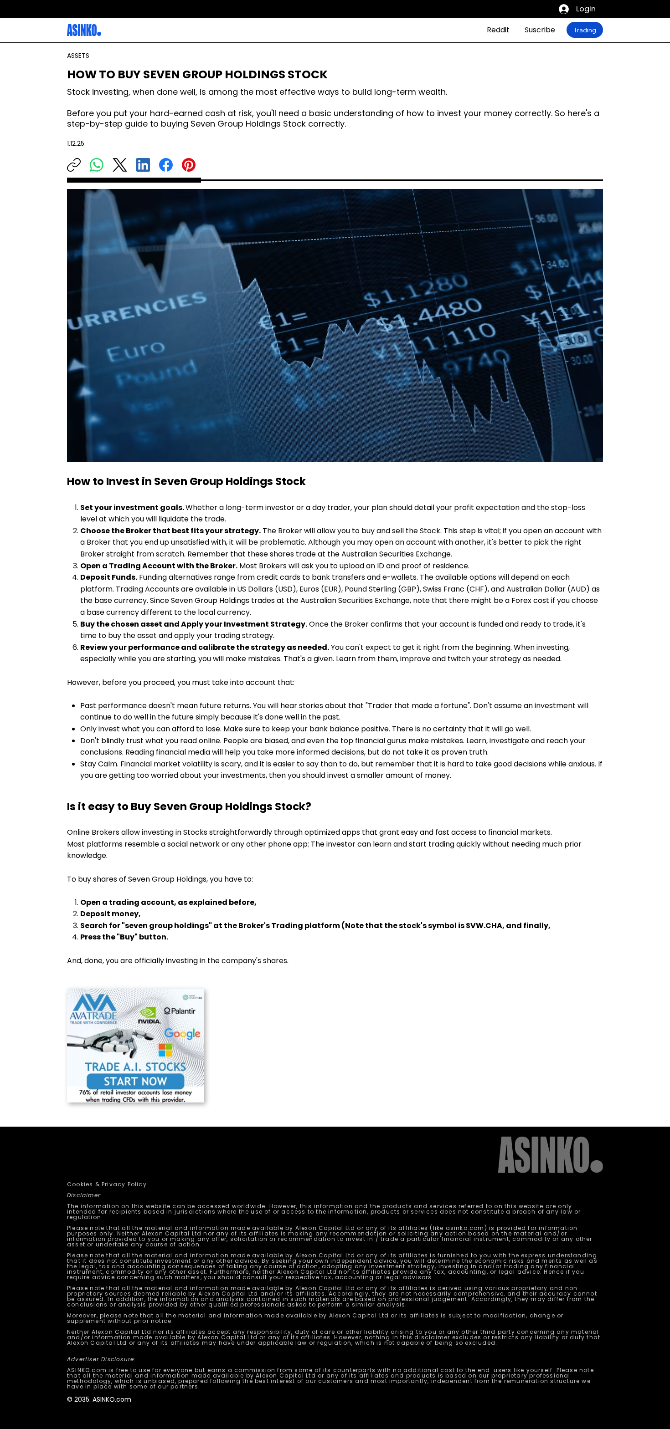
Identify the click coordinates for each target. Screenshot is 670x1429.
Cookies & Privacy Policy (107, 1184)
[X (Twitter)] (120, 165)
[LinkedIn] (143, 165)
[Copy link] (74, 165)
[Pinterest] (189, 165)
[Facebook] (166, 165)
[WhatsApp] (96, 165)
